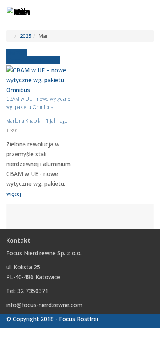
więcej (13, 193)
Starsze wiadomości (33, 60)
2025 (25, 35)
